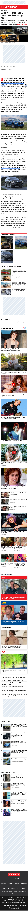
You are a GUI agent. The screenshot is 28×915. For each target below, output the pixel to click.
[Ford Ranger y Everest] (7, 242)
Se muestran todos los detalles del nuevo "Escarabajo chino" (13, 683)
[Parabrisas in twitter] (15, 878)
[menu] (2, 7)
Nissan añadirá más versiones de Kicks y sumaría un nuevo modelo (13, 687)
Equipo (10, 891)
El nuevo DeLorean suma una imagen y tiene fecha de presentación (14, 691)
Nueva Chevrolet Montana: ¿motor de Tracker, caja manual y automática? (14, 695)
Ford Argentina (13, 322)
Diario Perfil (4, 883)
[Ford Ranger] (21, 242)
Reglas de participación (20, 891)
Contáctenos (23, 888)
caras (14, 578)
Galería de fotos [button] (22, 24)
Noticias (17, 883)
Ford (7, 322)
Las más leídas (6, 721)
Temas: (2, 322)
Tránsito (14, 894)
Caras (10, 883)
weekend (14, 652)
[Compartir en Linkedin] (10, 66)
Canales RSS (5, 888)
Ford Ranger (21, 322)
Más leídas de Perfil (8, 772)
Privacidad (5, 891)
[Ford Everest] (7, 256)
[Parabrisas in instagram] (9, 878)
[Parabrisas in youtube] (18, 878)
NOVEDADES (4, 10)
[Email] (14, 66)
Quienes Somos (14, 888)
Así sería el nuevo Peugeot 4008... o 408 (12, 680)
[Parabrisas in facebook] (12, 878)
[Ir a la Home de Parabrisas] (10, 6)
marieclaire (14, 628)
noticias (14, 603)
